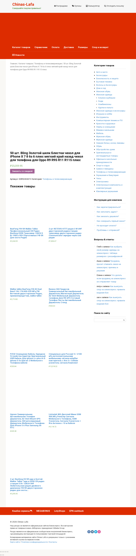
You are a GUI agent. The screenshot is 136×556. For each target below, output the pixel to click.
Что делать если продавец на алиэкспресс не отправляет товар (111, 278)
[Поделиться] (3, 551)
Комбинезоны (104, 104)
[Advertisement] (68, 28)
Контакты (53, 542)
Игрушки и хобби (104, 114)
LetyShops (59, 511)
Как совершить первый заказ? (111, 221)
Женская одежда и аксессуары (110, 111)
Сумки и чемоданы (104, 169)
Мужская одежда (104, 139)
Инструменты (102, 117)
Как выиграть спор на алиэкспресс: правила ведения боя (111, 289)
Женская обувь (103, 91)
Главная (13, 64)
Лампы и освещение (105, 127)
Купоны (77, 6)
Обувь (99, 146)
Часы (98, 178)
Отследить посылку (115, 6)
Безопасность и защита (107, 78)
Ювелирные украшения (107, 191)
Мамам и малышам (105, 130)
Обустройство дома (105, 149)
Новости (19, 55)
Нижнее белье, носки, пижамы (110, 143)
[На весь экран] (5, 551)
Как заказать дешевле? (108, 216)
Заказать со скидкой (22, 171)
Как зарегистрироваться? (109, 207)
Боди (100, 101)
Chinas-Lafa (23, 4)
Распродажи (61, 6)
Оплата (55, 47)
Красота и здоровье (105, 123)
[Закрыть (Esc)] (1, 551)
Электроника (102, 181)
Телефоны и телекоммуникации (48, 64)
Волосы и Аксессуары (106, 85)
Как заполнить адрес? (107, 212)
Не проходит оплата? (106, 225)
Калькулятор (94, 6)
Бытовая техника (104, 81)
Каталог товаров (21, 47)
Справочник (41, 47)
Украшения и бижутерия (107, 175)
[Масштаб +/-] (7, 551)
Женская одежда (104, 94)
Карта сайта (15, 542)
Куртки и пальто (105, 107)
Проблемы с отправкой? (108, 230)
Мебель (99, 133)
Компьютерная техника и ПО (109, 120)
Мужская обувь (103, 136)
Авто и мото (102, 72)
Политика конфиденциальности (34, 542)
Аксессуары (101, 75)
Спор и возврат (100, 47)
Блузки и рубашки (106, 98)
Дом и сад (101, 88)
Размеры (83, 47)
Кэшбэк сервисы (21, 511)
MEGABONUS (43, 511)
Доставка (69, 47)
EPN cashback (76, 511)
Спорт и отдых (103, 165)
